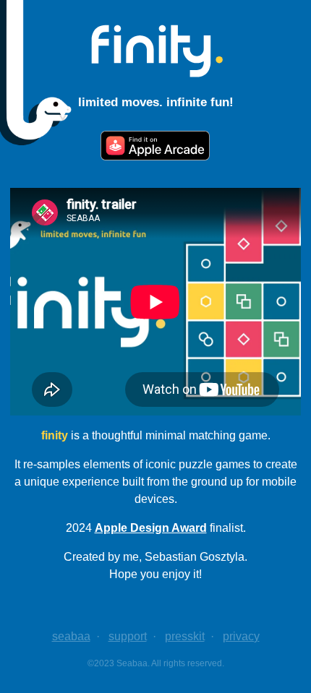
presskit (185, 636)
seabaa (71, 636)
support (127, 636)
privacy (241, 636)
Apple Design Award (151, 528)
